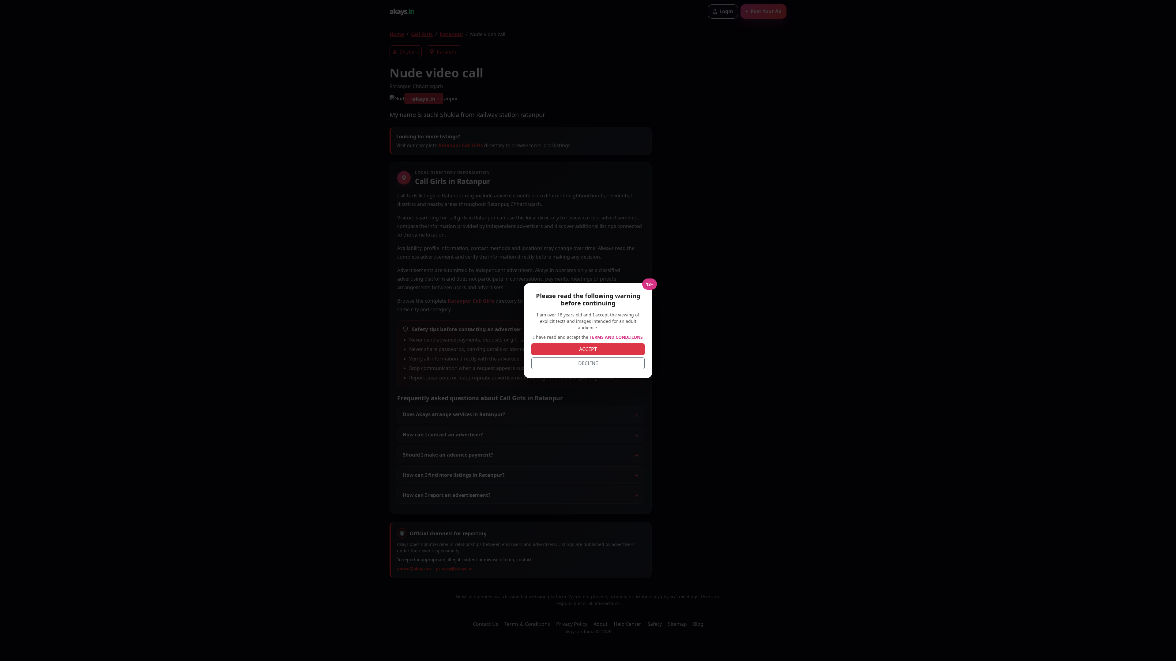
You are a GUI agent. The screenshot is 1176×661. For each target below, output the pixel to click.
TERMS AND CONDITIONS (616, 337)
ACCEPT (588, 349)
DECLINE (588, 363)
